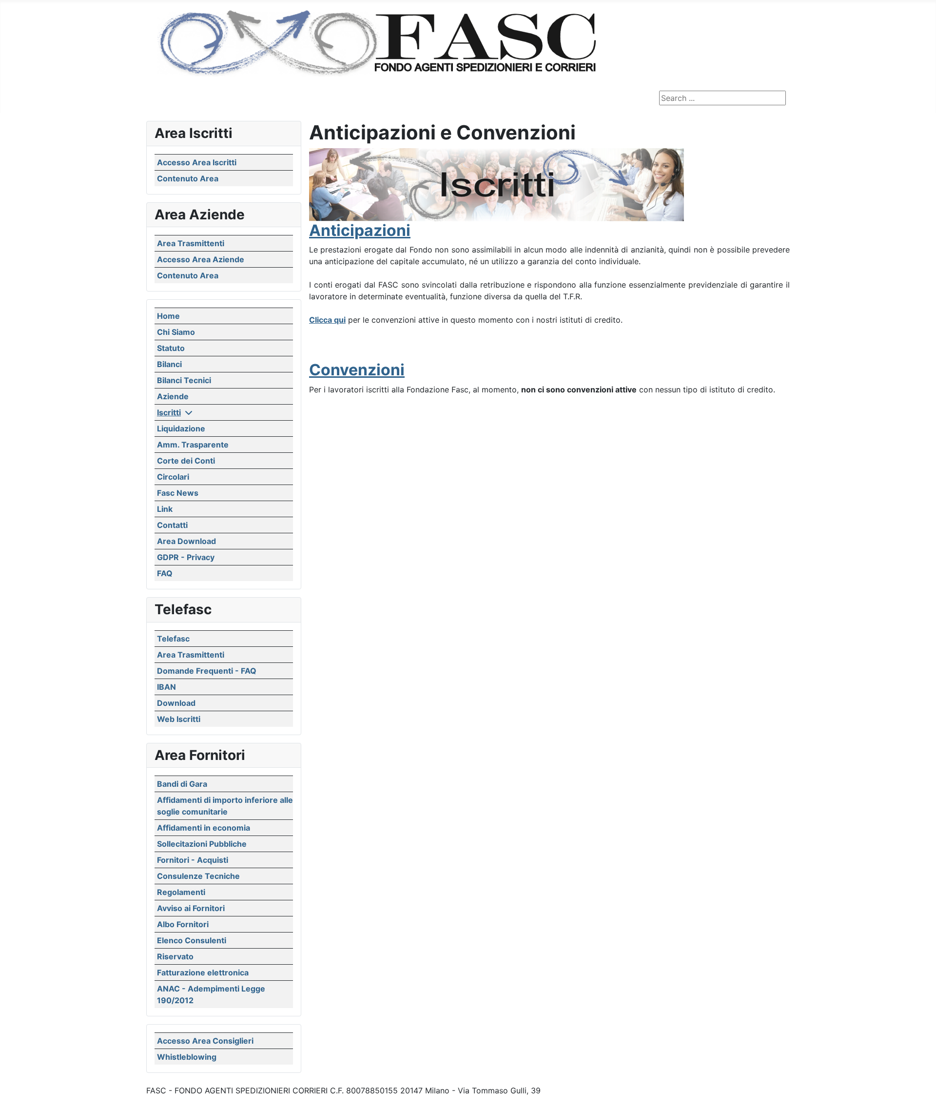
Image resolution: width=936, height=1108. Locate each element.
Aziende (173, 396)
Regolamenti (181, 892)
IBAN (166, 687)
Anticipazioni (359, 230)
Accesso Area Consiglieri (205, 1041)
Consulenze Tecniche (198, 876)
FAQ (165, 573)
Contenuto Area (187, 178)
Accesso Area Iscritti (196, 162)
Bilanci (169, 364)
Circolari (173, 477)
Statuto (171, 348)
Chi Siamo (176, 332)
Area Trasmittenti (190, 243)
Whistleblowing (186, 1057)
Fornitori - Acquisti (192, 860)
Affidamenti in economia (203, 828)
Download (176, 703)
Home (168, 316)
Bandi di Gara (182, 784)
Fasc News (177, 493)
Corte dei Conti (186, 461)
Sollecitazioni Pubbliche (202, 844)
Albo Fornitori (183, 924)
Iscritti (169, 412)
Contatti (172, 525)
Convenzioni (357, 369)
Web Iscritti (178, 719)
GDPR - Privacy (185, 557)
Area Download (186, 541)
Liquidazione (181, 428)
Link (165, 509)
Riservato (175, 956)
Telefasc (173, 638)
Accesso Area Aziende (200, 259)
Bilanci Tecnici (184, 380)
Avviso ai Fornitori (191, 908)
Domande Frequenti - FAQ (206, 671)
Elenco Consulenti (191, 940)
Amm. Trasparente (193, 444)
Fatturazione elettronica (203, 972)
